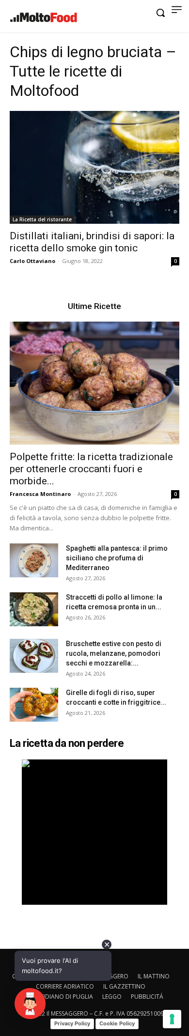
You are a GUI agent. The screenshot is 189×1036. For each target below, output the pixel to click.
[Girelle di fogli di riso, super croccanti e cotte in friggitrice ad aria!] (34, 705)
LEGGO (112, 996)
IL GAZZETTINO (124, 986)
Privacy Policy (72, 1023)
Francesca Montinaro (40, 493)
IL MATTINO (154, 976)
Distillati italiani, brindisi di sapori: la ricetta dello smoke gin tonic (92, 242)
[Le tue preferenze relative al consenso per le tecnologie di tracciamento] (172, 1019)
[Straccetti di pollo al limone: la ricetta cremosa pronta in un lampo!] (34, 609)
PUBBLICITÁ (147, 996)
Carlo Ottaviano (32, 260)
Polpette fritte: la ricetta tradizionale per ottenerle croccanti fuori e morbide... (91, 469)
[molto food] (44, 17)
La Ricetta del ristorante (42, 219)
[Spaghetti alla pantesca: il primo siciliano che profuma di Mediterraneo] (34, 560)
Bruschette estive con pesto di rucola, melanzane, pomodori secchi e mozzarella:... (113, 653)
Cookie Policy (117, 1023)
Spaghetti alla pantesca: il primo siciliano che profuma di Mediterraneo (117, 558)
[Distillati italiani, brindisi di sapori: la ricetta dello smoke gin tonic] (94, 167)
